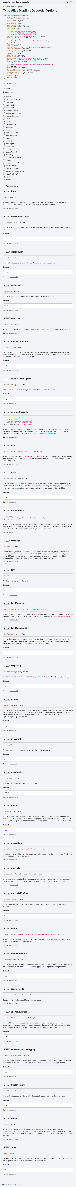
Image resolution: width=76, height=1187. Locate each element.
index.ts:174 (14, 532)
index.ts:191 (14, 437)
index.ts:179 (14, 945)
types (9, 75)
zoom (8, 77)
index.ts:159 (14, 208)
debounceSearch (12, 25)
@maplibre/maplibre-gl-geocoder (16, 2)
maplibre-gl (9, 677)
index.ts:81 (13, 595)
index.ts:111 (14, 243)
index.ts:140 (14, 797)
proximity (10, 60)
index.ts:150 (14, 1139)
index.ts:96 (13, 835)
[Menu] (71, 2)
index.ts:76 (13, 980)
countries (10, 23)
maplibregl (11, 50)
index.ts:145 (14, 885)
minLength (10, 53)
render (9, 63)
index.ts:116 (14, 277)
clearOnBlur (11, 20)
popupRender (11, 58)
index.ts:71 (13, 764)
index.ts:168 (14, 920)
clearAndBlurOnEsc (14, 19)
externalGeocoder (13, 28)
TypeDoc (17, 1184)
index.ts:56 (13, 502)
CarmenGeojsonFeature (26, 31)
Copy (69, 239)
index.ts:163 (14, 1003)
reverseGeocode (12, 67)
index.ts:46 (13, 83)
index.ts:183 (14, 860)
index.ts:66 (13, 1076)
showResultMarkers (14, 71)
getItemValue (12, 39)
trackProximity (12, 74)
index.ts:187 (14, 620)
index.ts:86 (13, 403)
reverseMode (11, 69)
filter (9, 36)
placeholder (11, 55)
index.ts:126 (14, 370)
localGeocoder (12, 47)
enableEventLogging (14, 26)
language (10, 44)
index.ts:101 (14, 691)
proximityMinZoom (13, 61)
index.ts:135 (14, 561)
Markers (40, 677)
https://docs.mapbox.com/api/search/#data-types (22, 1131)
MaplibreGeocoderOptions (13, 7)
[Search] (67, 2)
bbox (8, 17)
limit (9, 45)
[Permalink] (18, 191)
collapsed (10, 22)
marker (9, 52)
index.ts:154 (14, 333)
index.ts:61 (13, 1110)
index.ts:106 (14, 310)
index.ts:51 (13, 1174)
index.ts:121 (14, 657)
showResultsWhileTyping (16, 72)
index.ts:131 (14, 1041)
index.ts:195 (14, 464)
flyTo (9, 37)
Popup (13, 816)
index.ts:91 (13, 730)
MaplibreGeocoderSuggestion (43, 41)
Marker (13, 710)
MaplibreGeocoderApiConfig (27, 33)
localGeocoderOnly (14, 49)
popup (9, 56)
